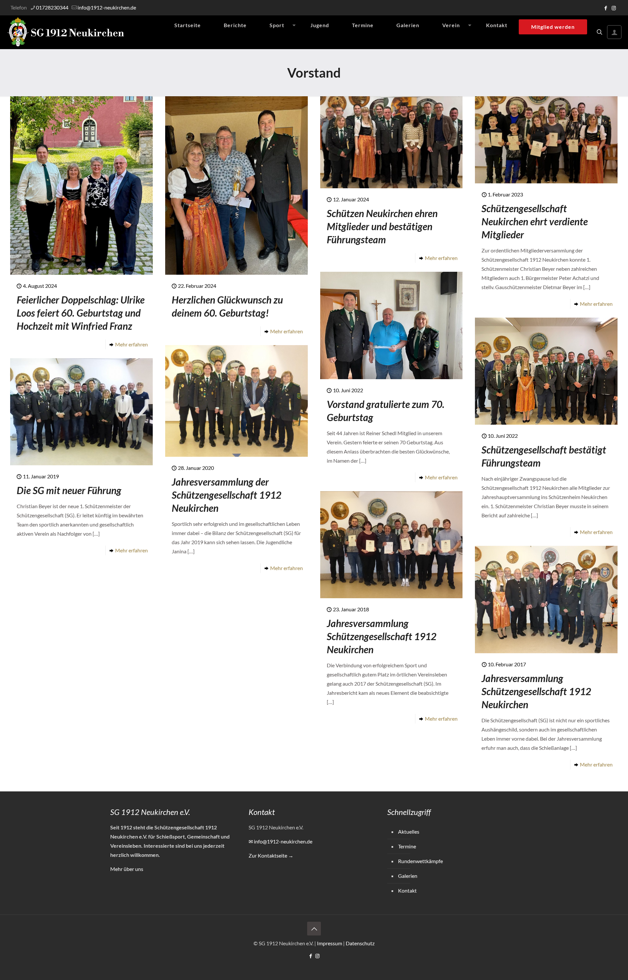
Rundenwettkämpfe (420, 861)
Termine (407, 846)
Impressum (329, 943)
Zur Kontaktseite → (271, 855)
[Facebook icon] (605, 8)
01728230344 (52, 7)
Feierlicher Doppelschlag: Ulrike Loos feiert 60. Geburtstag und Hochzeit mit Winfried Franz (81, 313)
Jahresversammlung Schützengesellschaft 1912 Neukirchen (381, 636)
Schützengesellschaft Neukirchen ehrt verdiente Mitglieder (534, 221)
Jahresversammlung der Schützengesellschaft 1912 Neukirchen (226, 495)
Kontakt (407, 890)
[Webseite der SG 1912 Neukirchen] (66, 32)
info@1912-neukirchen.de (107, 7)
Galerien (407, 876)
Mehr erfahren (131, 344)
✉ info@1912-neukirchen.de (280, 841)
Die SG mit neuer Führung (69, 490)
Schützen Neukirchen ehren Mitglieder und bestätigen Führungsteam (382, 226)
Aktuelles (408, 831)
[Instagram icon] (613, 8)
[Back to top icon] (314, 928)
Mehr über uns (126, 869)
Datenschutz (360, 943)
